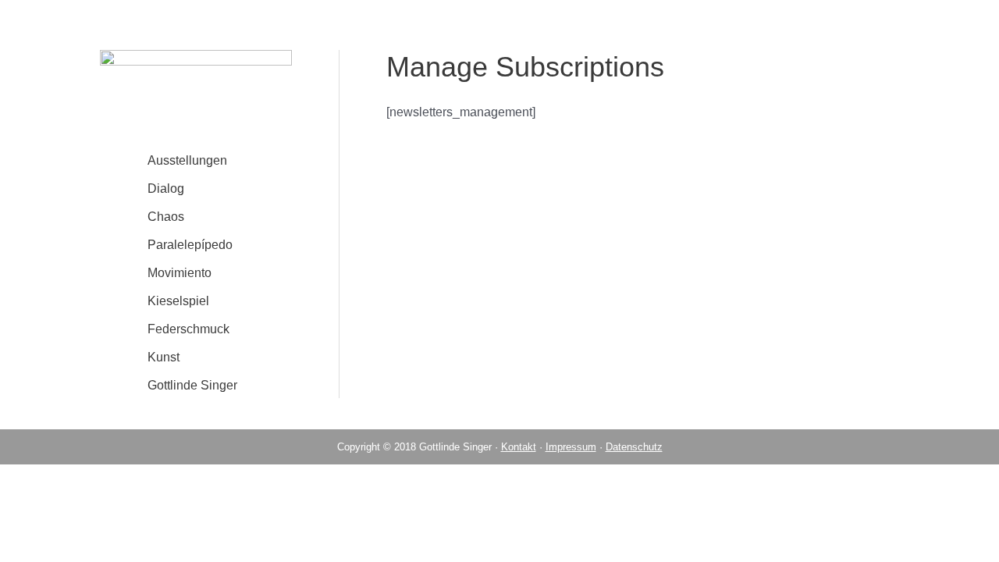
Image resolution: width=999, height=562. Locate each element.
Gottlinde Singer (192, 385)
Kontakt (518, 447)
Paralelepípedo (190, 244)
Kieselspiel (178, 301)
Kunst (164, 357)
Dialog (166, 188)
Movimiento (180, 272)
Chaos (166, 216)
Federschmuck (188, 329)
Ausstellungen (187, 160)
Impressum (571, 447)
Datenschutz (634, 447)
